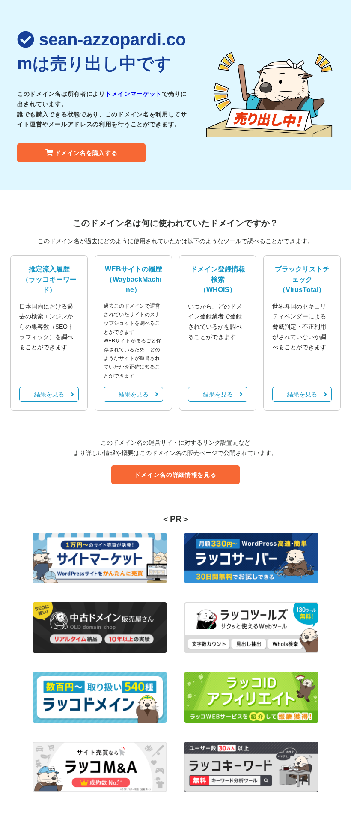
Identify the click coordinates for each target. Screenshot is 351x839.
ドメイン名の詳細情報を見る (175, 474)
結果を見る (49, 394)
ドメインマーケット (133, 93)
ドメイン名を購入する (86, 152)
